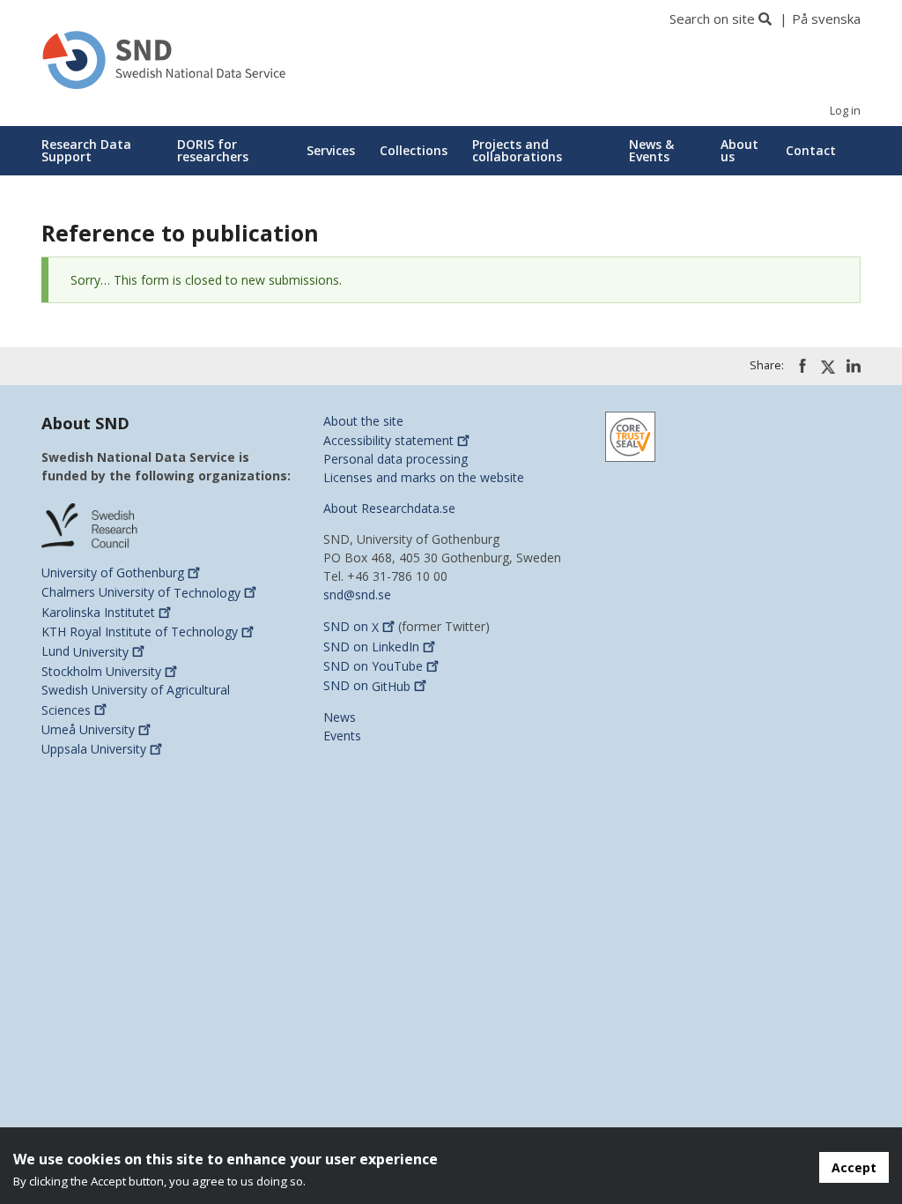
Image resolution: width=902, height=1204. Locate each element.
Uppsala (93, 748)
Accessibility (388, 440)
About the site (363, 420)
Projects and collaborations (517, 150)
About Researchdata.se (389, 508)
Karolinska (98, 612)
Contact (811, 150)
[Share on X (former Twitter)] (828, 367)
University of (112, 572)
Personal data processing (395, 458)
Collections (413, 150)
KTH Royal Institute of (139, 631)
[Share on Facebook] (802, 366)
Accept (854, 1167)
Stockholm (101, 671)
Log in (845, 110)
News (339, 717)
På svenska (826, 18)
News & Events (651, 150)
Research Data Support (86, 150)
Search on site (712, 18)
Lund (85, 651)
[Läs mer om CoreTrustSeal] (630, 435)
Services (331, 150)
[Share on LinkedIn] (854, 366)
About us (739, 150)
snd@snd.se (357, 594)
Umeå (88, 729)
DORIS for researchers (212, 150)
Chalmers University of (140, 592)
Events (342, 735)
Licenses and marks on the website (423, 477)
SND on (351, 627)
